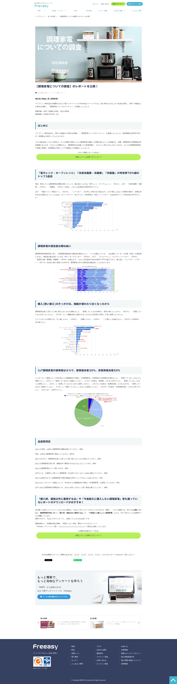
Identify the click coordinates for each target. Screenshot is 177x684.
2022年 (90, 554)
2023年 (83, 554)
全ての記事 (51, 16)
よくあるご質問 (136, 10)
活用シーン (75, 653)
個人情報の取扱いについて (131, 660)
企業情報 (124, 650)
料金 (75, 10)
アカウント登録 (102, 657)
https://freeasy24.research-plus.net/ (72, 526)
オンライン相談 (102, 664)
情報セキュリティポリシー (131, 653)
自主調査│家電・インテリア (47, 93)
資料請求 (99, 653)
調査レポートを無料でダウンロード (88, 157)
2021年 (97, 554)
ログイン (95, 4)
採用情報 (124, 664)
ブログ (98, 646)
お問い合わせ (105, 4)
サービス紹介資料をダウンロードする (55, 596)
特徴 (73, 646)
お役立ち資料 (101, 650)
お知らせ (124, 646)
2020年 (104, 554)
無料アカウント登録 (134, 4)
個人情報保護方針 (127, 657)
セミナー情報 (103, 10)
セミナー (74, 660)
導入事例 (89, 10)
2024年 (76, 554)
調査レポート (61, 93)
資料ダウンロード (118, 4)
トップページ (39, 16)
